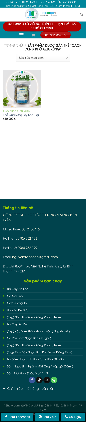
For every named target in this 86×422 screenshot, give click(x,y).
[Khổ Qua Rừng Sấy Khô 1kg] (22, 89)
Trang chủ (13, 45)
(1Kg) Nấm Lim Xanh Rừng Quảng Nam (34, 317)
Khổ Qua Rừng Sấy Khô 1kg (21, 115)
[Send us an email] (46, 380)
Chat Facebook (19, 417)
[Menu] (21, 35)
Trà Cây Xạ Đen (18, 324)
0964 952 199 (27, 247)
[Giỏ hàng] (33, 35)
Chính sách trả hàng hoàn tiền (30, 388)
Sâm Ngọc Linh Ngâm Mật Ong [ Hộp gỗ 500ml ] (40, 366)
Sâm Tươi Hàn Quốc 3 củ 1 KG (27, 373)
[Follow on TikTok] (39, 380)
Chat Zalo (49, 417)
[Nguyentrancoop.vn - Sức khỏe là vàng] (43, 15)
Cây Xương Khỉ (17, 303)
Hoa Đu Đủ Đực (17, 310)
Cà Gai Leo (15, 296)
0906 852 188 (27, 238)
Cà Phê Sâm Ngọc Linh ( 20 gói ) (29, 338)
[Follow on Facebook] (32, 380)
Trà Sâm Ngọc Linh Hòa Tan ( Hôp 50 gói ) (35, 359)
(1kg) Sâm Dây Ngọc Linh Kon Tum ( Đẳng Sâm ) (39, 352)
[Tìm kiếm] (81, 14)
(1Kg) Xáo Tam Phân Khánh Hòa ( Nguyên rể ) (38, 331)
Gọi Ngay (74, 417)
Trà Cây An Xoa (18, 289)
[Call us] (54, 380)
